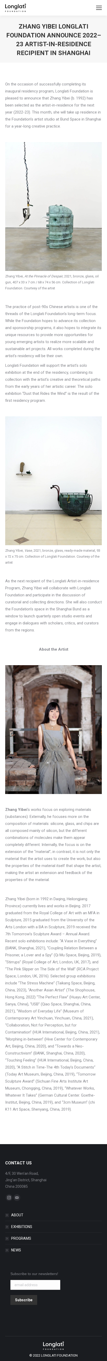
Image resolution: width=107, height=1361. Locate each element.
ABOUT (17, 1215)
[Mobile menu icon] (99, 8)
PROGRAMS (21, 1238)
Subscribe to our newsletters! (34, 1274)
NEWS (16, 1250)
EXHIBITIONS (21, 1227)
